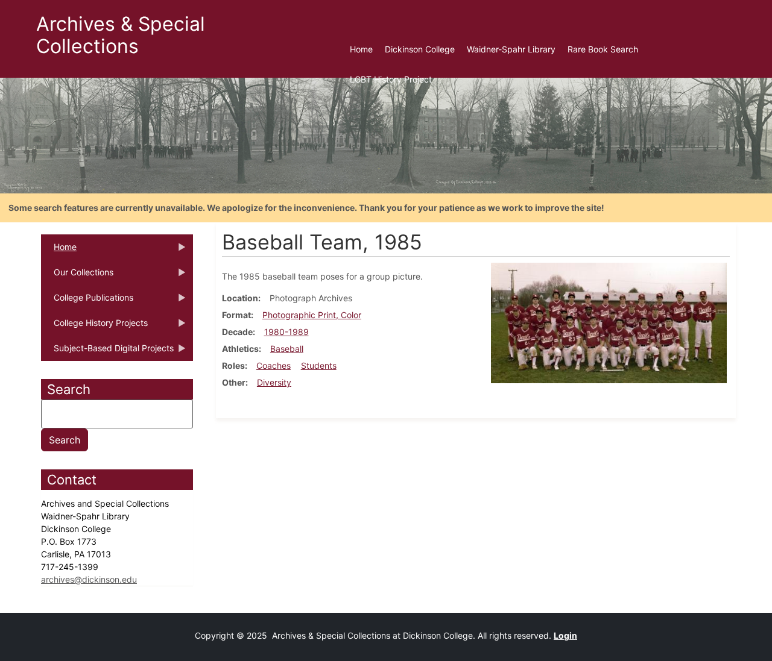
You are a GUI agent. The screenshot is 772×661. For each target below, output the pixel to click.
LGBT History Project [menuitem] (391, 79)
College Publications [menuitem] (87, 301)
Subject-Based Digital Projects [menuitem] (107, 352)
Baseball (286, 348)
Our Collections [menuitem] (77, 276)
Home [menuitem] (361, 49)
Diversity (274, 382)
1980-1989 (286, 332)
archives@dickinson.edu (89, 579)
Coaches (273, 365)
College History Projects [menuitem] (94, 327)
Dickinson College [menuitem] (420, 49)
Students (319, 365)
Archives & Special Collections (120, 35)
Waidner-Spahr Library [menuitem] (511, 49)
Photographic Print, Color (311, 315)
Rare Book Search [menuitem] (603, 49)
